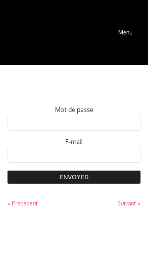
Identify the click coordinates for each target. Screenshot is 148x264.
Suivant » (129, 203)
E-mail (74, 142)
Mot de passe (74, 109)
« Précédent (22, 203)
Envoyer (74, 177)
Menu (125, 32)
